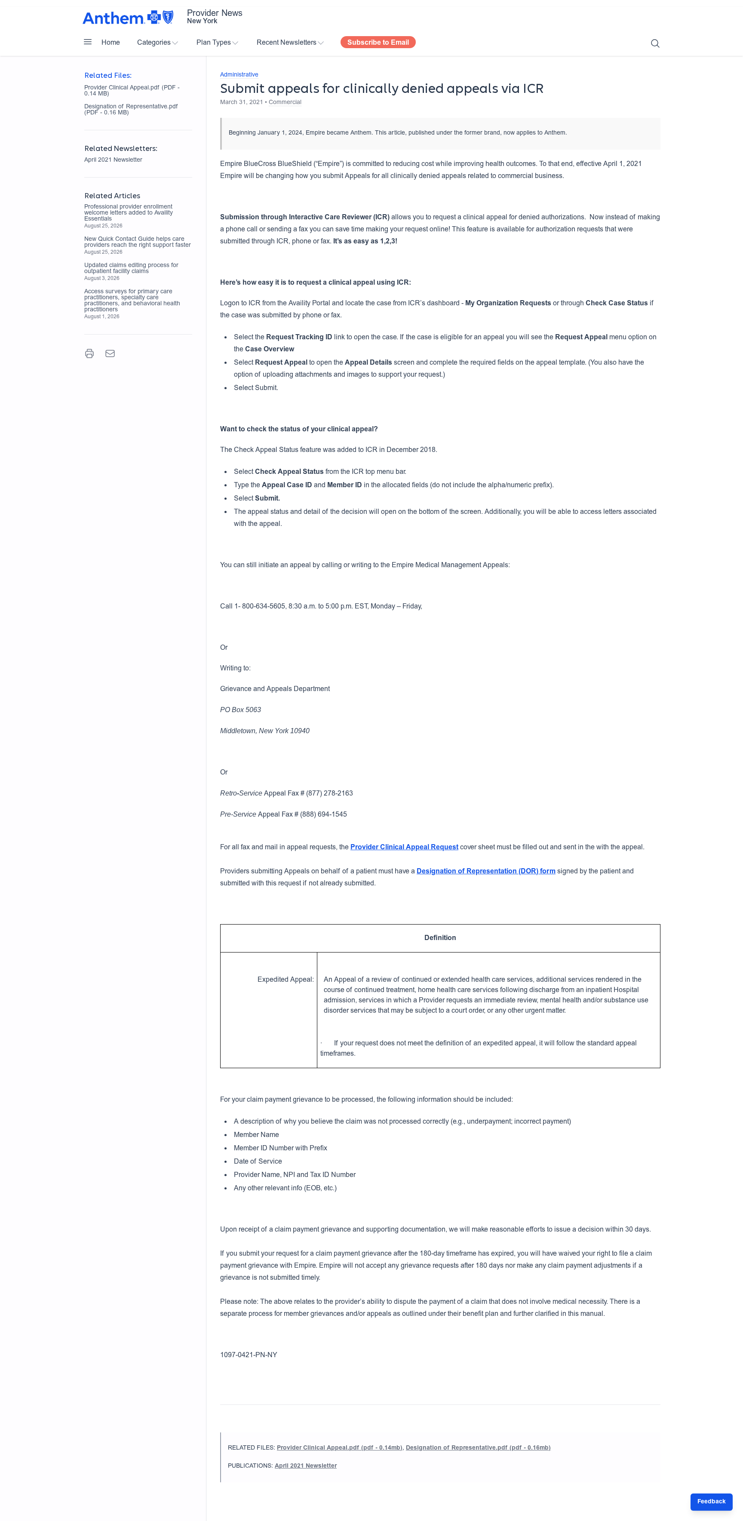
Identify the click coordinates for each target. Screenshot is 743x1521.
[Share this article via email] (110, 353)
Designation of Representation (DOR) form (486, 871)
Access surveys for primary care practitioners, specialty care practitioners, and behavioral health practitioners (132, 301)
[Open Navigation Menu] (88, 42)
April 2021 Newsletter (113, 160)
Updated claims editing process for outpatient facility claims (131, 269)
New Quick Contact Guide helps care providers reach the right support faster (137, 243)
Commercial (285, 103)
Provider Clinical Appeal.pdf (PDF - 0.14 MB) (132, 91)
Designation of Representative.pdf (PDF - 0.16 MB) (131, 110)
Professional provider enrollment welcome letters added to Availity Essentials (128, 213)
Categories (154, 43)
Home (110, 43)
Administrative (239, 75)
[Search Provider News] (655, 43)
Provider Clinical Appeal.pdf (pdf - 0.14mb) (339, 1448)
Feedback (711, 1502)
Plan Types (213, 43)
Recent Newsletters (286, 43)
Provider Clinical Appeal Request (404, 847)
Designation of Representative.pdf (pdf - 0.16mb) (478, 1448)
